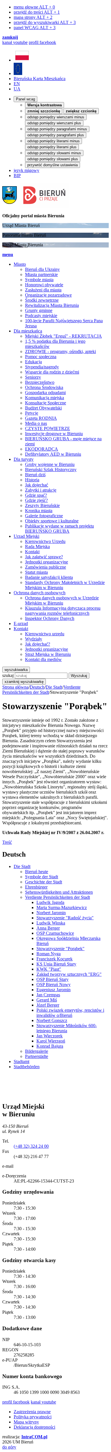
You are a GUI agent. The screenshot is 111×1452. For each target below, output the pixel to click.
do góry (9, 1447)
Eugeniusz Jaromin (53, 989)
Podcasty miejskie (41, 315)
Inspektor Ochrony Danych (49, 618)
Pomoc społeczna (40, 356)
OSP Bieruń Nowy (53, 984)
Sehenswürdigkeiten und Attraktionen (59, 892)
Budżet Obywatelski (43, 407)
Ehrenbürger (36, 887)
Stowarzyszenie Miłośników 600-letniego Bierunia (66, 1028)
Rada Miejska (37, 546)
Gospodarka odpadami (45, 392)
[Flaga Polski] (22, 60)
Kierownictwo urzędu (44, 633)
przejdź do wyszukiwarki (45, 22)
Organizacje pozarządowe (48, 295)
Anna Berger (48, 928)
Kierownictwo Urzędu (45, 541)
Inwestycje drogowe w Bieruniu (54, 433)
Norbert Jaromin (51, 912)
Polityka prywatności (33, 1416)
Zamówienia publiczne (45, 567)
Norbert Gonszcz (51, 1020)
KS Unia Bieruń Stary (56, 964)
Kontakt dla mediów (43, 659)
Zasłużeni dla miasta (43, 289)
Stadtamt (21, 1061)
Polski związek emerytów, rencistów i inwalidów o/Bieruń (70, 1013)
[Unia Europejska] (18, 73)
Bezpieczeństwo (39, 382)
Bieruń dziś (35, 474)
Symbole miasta (39, 279)
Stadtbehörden (27, 1066)
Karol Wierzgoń (50, 1041)
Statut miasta (36, 572)
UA (17, 88)
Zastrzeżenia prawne (32, 1411)
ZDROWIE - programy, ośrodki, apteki (60, 351)
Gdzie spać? (36, 495)
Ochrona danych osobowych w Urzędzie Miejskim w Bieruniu (62, 600)
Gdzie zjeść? (36, 500)
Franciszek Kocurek (54, 958)
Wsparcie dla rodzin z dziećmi (52, 372)
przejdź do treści (37, 12)
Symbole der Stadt (41, 876)
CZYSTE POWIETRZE (47, 428)
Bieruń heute (36, 871)
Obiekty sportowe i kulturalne (52, 520)
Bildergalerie (36, 1051)
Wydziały (33, 638)
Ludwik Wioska (50, 922)
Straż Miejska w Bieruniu (48, 654)
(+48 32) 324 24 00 (31, 1146)
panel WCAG (35, 27)
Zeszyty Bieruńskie (42, 505)
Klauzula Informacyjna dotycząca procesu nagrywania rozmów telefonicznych (62, 611)
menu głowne (34, 7)
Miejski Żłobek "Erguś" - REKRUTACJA (63, 336)
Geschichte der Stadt (43, 881)
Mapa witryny (26, 1421)
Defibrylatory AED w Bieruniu (53, 454)
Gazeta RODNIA (41, 418)
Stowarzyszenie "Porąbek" (60, 948)
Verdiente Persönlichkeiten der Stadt (41, 690)
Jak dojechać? (37, 644)
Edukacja (33, 361)
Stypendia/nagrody (42, 366)
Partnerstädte (36, 1056)
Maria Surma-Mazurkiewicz (61, 907)
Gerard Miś (46, 999)
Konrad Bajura (49, 1046)
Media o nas (36, 423)
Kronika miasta (38, 510)
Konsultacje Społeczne (45, 402)
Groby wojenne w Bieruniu (50, 464)
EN (17, 83)
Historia (32, 479)
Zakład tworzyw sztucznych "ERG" (69, 974)
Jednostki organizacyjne (46, 561)
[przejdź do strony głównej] (35, 206)
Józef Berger (47, 1005)
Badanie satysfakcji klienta (49, 577)
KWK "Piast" (48, 969)
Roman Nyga (48, 953)
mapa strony (33, 17)
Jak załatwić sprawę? (44, 556)
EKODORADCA (41, 449)
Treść (7, 842)
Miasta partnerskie (41, 274)
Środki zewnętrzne (42, 300)
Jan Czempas (48, 994)
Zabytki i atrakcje (40, 490)
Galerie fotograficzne (44, 515)
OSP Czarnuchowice (55, 933)
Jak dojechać (36, 484)
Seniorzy (33, 377)
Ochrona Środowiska (44, 387)
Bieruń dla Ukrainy (42, 269)
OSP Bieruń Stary (52, 979)
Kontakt (32, 551)
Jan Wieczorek (49, 1035)
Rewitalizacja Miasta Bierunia (52, 305)
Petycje (31, 413)
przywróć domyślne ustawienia (52, 165)
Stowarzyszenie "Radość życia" (65, 917)
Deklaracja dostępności (34, 1427)
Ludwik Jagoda (50, 902)
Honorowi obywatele (44, 284)
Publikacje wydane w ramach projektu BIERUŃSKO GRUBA (59, 529)
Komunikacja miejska (44, 397)
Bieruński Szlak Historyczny (51, 469)
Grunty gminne (38, 310)
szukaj (8, 675)
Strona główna (15, 687)
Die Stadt (54, 687)
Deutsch (37, 687)
